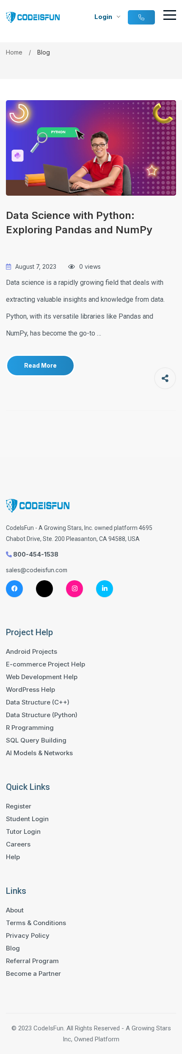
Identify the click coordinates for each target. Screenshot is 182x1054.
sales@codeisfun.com (36, 569)
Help (13, 857)
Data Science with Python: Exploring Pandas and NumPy (79, 222)
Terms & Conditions (36, 923)
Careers (18, 844)
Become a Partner (33, 974)
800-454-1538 (35, 554)
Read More (40, 365)
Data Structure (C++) (37, 702)
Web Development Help (41, 677)
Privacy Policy (28, 935)
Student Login (27, 819)
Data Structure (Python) (41, 715)
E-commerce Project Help (45, 664)
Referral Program (32, 961)
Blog (13, 948)
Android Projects (31, 651)
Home (14, 52)
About (15, 910)
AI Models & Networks (39, 753)
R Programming (30, 728)
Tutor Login (23, 832)
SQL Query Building (36, 740)
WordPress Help (30, 690)
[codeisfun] (91, 148)
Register (18, 806)
